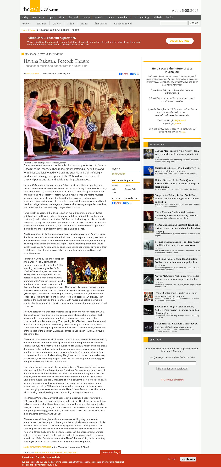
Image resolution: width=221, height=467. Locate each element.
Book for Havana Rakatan (37, 446)
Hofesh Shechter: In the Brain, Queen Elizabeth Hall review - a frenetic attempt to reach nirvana (177, 183)
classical (73, 17)
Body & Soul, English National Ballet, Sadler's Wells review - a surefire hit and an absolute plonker (177, 310)
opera (52, 17)
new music (38, 17)
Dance (33, 30)
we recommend (123, 23)
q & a (71, 23)
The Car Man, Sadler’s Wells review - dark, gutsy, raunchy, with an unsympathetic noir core (177, 154)
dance (110, 17)
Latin (114, 189)
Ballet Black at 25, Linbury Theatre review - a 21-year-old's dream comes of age (177, 325)
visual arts (124, 17)
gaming (144, 17)
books (169, 17)
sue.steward (33, 73)
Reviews (115, 185)
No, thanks (188, 459)
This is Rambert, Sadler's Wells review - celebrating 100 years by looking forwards (176, 214)
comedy (98, 17)
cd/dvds (157, 17)
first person (100, 23)
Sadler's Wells (130, 189)
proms (84, 23)
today (25, 17)
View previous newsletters (172, 380)
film (61, 17)
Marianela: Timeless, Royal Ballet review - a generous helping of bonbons (177, 169)
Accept (172, 459)
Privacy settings (110, 452)
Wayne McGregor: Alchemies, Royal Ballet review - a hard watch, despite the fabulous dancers (177, 279)
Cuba (114, 193)
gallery (57, 23)
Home (24, 30)
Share (125, 74)
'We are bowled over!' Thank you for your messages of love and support (176, 294)
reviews (26, 23)
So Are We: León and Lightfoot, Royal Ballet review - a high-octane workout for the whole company (177, 228)
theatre (86, 17)
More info (52, 464)
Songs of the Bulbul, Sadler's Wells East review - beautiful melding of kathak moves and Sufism (177, 198)
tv (135, 17)
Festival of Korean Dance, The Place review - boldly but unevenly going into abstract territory (177, 245)
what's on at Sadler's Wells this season (55, 452)
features (41, 23)
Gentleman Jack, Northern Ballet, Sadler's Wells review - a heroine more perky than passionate (176, 262)
